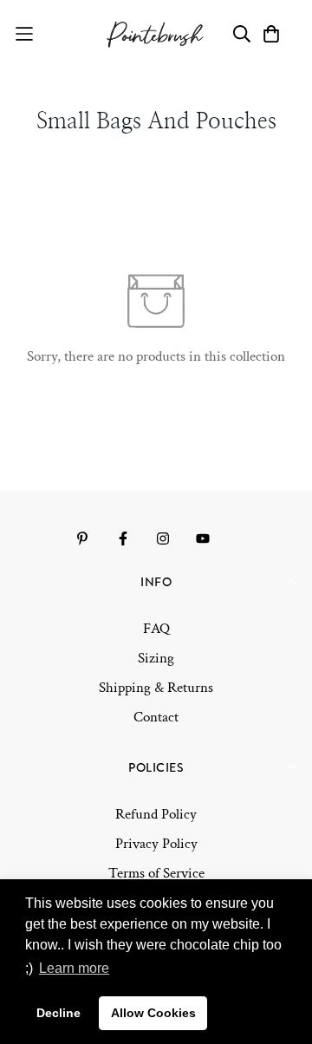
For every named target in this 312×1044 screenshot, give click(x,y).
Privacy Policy (156, 843)
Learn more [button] (74, 968)
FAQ (156, 628)
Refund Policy (156, 814)
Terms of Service (156, 873)
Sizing (156, 658)
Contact (156, 717)
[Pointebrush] (156, 34)
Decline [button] (58, 1013)
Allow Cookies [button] (153, 1013)
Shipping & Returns (156, 687)
